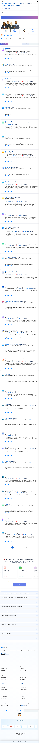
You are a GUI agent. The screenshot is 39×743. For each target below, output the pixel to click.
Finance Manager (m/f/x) (9, 374)
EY (6, 272)
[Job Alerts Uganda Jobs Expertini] (18, 741)
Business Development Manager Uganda (12, 197)
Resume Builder (22, 666)
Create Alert (26, 43)
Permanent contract (10, 288)
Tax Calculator (22, 679)
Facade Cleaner (8, 404)
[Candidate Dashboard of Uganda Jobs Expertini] (15, 741)
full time (30, 65)
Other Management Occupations (23, 302)
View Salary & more (11, 52)
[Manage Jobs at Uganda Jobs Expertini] (25, 741)
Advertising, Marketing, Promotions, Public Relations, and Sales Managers (18, 199)
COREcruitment (8, 182)
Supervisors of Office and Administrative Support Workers (15, 51)
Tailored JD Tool (3, 698)
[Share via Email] (10, 35)
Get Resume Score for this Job (22, 52)
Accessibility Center (4, 668)
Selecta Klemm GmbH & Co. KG (11, 375)
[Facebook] (1, 653)
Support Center (3, 663)
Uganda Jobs (18, 717)
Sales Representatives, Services (21, 108)
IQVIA (7, 122)
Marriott (7, 391)
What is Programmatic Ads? (24, 703)
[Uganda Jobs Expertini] (19, 648)
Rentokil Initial (8, 79)
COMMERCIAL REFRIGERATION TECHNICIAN (13, 531)
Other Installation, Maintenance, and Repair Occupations (28, 533)
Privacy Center (3, 672)
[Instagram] (4, 653)
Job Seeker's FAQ (23, 681)
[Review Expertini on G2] (11, 726)
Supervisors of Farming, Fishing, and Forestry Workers (15, 138)
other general (17, 122)
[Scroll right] (37, 572)
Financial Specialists (23, 505)
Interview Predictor (23, 673)
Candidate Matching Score (5, 700)
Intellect (7, 152)
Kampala (12, 65)
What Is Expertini (23, 687)
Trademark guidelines (25, 732)
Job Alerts (21, 675)
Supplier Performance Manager (11, 330)
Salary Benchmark (23, 677)
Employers (3, 683)
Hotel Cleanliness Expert (9, 390)
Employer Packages (4, 689)
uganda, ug (17, 49)
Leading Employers (16, 32)
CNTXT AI (8, 168)
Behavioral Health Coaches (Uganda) (12, 151)
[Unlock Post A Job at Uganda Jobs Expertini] (23, 741)
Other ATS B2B (22, 701)
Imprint (21, 694)
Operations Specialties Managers (24, 317)
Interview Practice (23, 672)
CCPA (2, 673)
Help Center (3, 664)
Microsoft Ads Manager (4, 705)
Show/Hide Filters (4, 43)
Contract (8, 155)
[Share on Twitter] (5, 35)
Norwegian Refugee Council (10, 244)
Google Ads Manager (4, 703)
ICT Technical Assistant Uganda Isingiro (12, 243)
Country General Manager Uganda (11, 181)
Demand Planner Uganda (10, 64)
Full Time (28, 182)
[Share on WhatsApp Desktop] (11, 35)
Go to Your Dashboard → (19, 584)
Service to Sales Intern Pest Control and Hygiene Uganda (15, 344)
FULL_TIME (31, 505)
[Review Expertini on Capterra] (24, 726)
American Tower (9, 317)
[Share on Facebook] (4, 35)
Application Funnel (4, 696)
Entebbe (12, 152)
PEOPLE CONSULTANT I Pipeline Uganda (13, 257)
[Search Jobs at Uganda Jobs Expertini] (17, 741)
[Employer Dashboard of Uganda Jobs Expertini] (20, 741)
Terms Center (3, 670)
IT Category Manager (9, 315)
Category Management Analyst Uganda (12, 213)
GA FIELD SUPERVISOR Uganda (11, 136)
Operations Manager (9, 475)
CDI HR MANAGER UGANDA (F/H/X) (12, 286)
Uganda (12, 122)
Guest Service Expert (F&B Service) (11, 432)
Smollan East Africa (9, 49)
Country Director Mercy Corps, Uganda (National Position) (15, 301)
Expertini (22, 683)
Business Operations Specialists (21, 65)
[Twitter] (3, 653)
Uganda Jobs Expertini (5, 650)
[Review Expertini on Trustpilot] (18, 726)
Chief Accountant (8, 504)
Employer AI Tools (4, 687)
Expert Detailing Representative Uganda (12, 121)
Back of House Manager (9, 490)
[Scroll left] (1, 572)
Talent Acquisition (4, 694)
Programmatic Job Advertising (6, 701)
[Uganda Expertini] (5, 1)
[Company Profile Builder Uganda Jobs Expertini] (22, 741)
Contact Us (22, 696)
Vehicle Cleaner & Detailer (10, 461)
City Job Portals (3, 679)
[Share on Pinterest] (8, 35)
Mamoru (7, 198)
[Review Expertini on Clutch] (31, 726)
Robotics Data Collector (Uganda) (11, 167)
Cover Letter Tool (23, 670)
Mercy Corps (8, 302)
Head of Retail (8, 518)
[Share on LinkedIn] (7, 35)
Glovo (7, 65)
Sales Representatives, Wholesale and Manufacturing (26, 79)
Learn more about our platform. (22, 652)
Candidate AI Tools (23, 663)
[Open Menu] (37, 2)
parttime (29, 51)
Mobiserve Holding (9, 505)
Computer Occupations (20, 168)
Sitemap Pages (3, 677)
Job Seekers (22, 659)
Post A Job (2, 691)
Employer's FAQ (22, 698)
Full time (8, 81)
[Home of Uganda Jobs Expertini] (13, 741)
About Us (21, 691)
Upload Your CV (33, 32)
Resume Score (22, 668)
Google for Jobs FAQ (23, 700)
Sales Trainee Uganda (9, 78)
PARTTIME (29, 168)
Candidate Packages (23, 664)
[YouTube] (5, 653)
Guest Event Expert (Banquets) (11, 418)
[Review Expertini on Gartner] (5, 726)
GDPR (2, 675)
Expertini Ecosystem (23, 689)
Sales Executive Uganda (9, 107)
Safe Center (3, 666)
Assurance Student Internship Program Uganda (14, 271)
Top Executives (21, 182)
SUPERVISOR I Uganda (9, 48)
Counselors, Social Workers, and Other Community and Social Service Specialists (19, 154)
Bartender (7, 447)
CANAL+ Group (8, 287)
